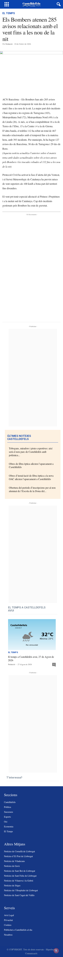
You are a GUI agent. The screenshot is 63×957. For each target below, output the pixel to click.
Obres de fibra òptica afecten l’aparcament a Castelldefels (31, 465)
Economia (8, 826)
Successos (8, 811)
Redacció (8, 44)
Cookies (7, 924)
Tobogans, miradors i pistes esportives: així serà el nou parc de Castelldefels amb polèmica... (30, 452)
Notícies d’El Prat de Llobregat (18, 856)
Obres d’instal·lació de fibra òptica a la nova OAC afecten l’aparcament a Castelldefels (31, 477)
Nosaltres (8, 934)
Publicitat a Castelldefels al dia (18, 929)
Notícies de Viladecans (14, 861)
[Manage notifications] (56, 950)
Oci (5, 821)
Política (7, 807)
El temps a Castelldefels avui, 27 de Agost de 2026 (31, 658)
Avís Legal (9, 915)
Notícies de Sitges (12, 885)
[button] (58, 4)
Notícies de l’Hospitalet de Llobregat (21, 890)
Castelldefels (10, 802)
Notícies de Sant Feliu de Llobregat (20, 875)
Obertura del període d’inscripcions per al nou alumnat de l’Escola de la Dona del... (32, 489)
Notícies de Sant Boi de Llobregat (19, 870)
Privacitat (8, 920)
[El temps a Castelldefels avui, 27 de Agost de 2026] (32, 634)
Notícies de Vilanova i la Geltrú (18, 880)
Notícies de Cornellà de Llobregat (19, 851)
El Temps (8, 13)
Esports (7, 816)
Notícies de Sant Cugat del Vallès (19, 895)
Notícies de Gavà (12, 865)
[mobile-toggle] (6, 4)
